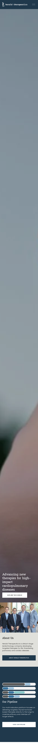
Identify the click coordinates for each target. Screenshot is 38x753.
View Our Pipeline (19, 724)
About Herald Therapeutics (19, 658)
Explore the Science (14, 595)
